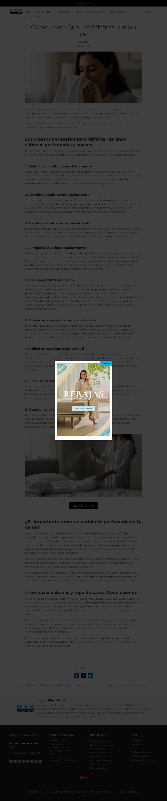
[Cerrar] (106, 363)
